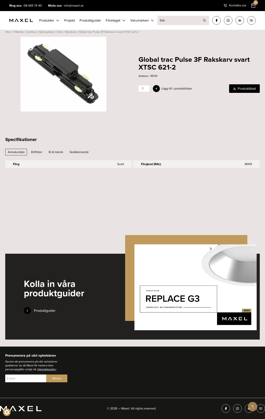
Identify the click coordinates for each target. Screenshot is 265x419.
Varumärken (139, 20)
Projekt (69, 20)
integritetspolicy (46, 369)
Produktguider (90, 20)
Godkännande (79, 152)
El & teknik (56, 152)
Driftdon (36, 152)
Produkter (46, 20)
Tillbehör (18, 32)
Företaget (113, 20)
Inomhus (31, 32)
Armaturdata (16, 152)
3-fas (60, 32)
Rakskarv (71, 32)
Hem (8, 32)
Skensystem (46, 32)
